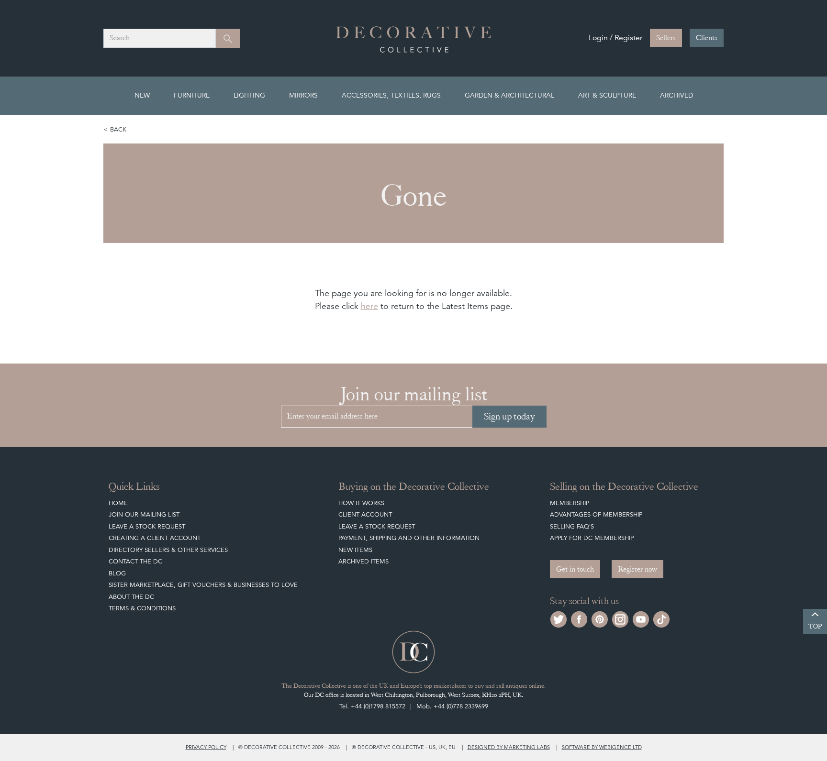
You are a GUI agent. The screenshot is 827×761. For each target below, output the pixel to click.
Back (118, 129)
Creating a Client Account (155, 538)
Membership (569, 503)
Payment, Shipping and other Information (409, 538)
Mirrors (303, 95)
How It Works (361, 503)
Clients (706, 38)
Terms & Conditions (142, 608)
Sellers (666, 38)
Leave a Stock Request (147, 526)
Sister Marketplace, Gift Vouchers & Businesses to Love (203, 585)
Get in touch (575, 569)
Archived (676, 95)
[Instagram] (620, 618)
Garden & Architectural (509, 95)
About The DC (131, 597)
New (142, 95)
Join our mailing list (144, 514)
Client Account (365, 514)
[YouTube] (640, 618)
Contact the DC (135, 561)
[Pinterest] (599, 618)
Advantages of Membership (596, 514)
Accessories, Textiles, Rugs (391, 95)
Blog (117, 573)
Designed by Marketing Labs (509, 747)
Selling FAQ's (572, 526)
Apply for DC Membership (592, 538)
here (369, 305)
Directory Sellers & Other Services (168, 550)
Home (118, 503)
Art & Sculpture (607, 95)
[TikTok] (661, 618)
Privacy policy (206, 747)
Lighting (249, 95)
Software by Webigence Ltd (602, 747)
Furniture (192, 95)
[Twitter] (558, 618)
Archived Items (363, 561)
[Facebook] (579, 618)
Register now (637, 569)
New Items (355, 550)
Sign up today (509, 416)
